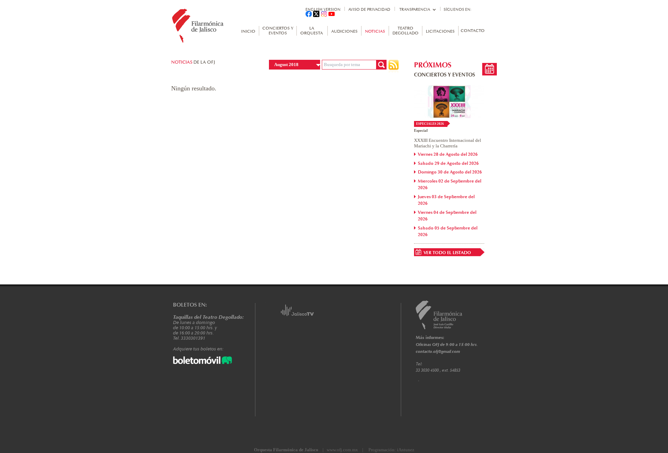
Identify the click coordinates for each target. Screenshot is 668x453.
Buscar (381, 65)
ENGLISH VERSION (323, 9)
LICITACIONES (440, 31)
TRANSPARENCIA (414, 9)
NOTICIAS (375, 31)
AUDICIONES (344, 31)
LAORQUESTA (311, 31)
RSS (393, 66)
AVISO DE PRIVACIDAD (369, 9)
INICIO (248, 31)
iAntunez (405, 449)
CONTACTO (473, 31)
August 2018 (286, 64)
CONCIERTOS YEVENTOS (277, 31)
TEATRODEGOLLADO (405, 31)
